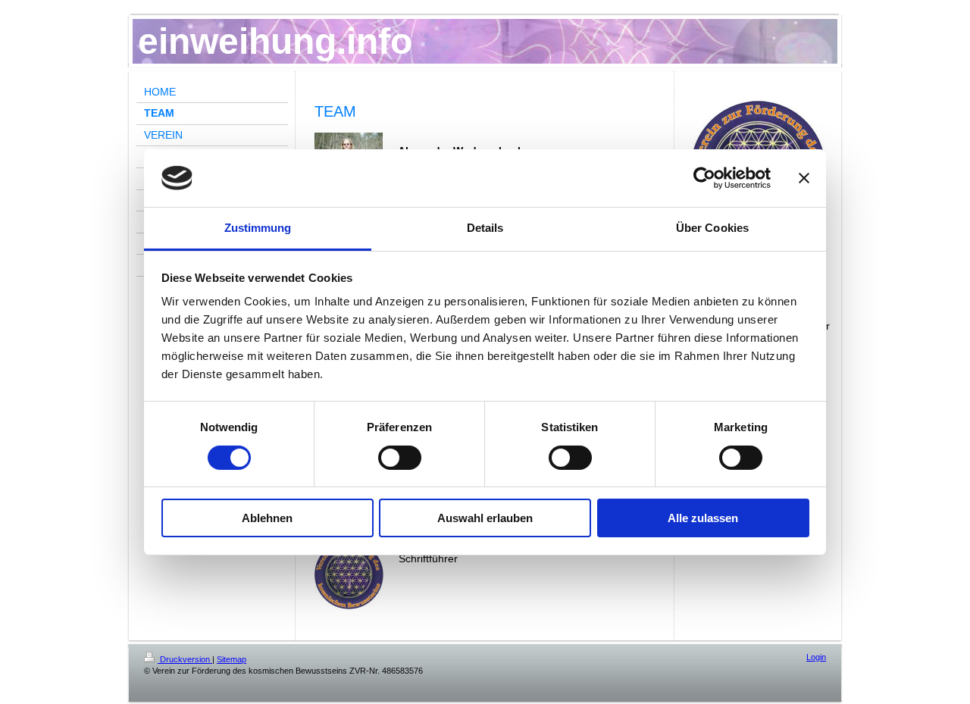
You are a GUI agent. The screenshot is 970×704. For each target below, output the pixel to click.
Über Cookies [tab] (712, 227)
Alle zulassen (703, 518)
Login (816, 657)
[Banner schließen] (804, 178)
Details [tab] (485, 227)
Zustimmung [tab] (258, 227)
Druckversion (185, 659)
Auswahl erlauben (485, 518)
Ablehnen (267, 518)
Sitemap (231, 659)
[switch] (399, 458)
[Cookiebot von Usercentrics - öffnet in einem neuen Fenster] (704, 178)
